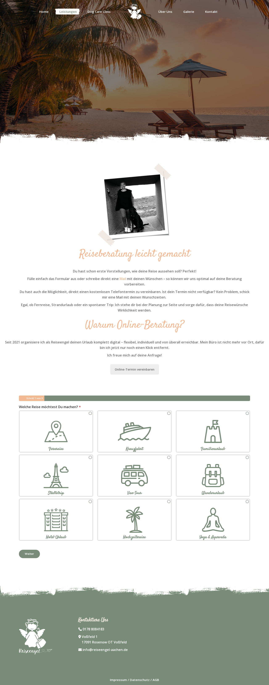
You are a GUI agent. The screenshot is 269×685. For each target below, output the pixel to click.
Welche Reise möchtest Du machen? (50, 407)
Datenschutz (140, 680)
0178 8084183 (93, 629)
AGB (156, 680)
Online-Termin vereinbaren (134, 369)
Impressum (118, 680)
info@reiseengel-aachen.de (105, 649)
